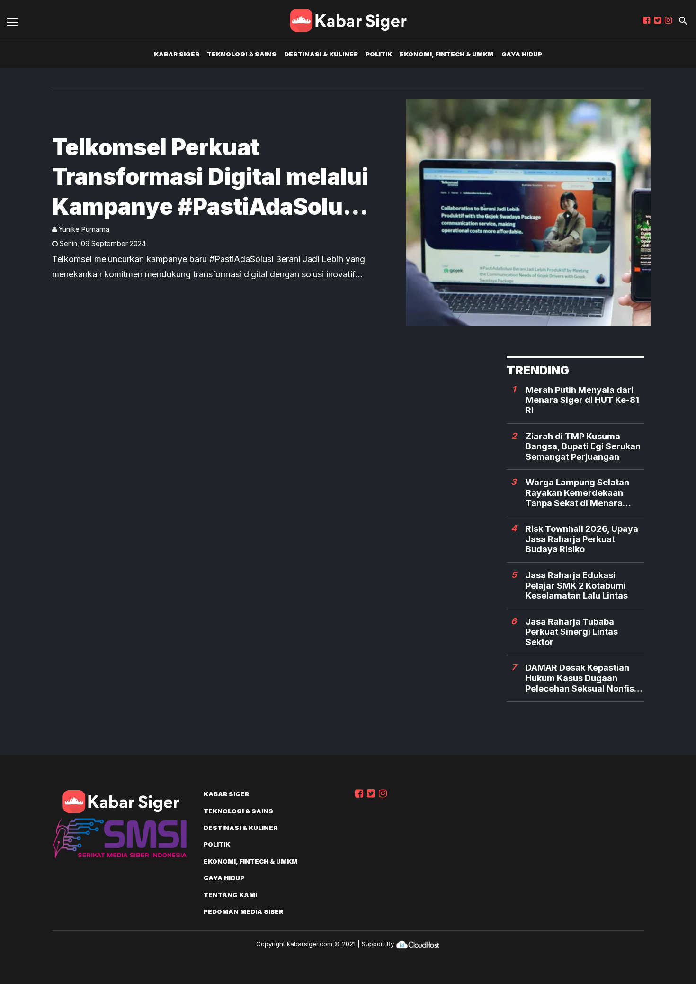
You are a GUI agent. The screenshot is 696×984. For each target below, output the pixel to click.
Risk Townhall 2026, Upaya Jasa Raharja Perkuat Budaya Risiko (582, 539)
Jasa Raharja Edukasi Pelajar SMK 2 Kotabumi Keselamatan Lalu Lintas (577, 585)
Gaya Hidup (521, 54)
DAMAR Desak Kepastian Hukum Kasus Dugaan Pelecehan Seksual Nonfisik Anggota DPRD (583, 678)
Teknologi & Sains (242, 54)
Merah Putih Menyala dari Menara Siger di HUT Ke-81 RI (582, 400)
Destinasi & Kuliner (321, 54)
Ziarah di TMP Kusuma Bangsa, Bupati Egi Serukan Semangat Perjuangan (583, 446)
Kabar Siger (176, 54)
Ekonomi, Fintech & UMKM (447, 54)
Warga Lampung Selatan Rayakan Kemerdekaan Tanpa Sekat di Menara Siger (577, 492)
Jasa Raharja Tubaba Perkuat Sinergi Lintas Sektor (572, 632)
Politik (379, 54)
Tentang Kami (230, 895)
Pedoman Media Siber (243, 911)
